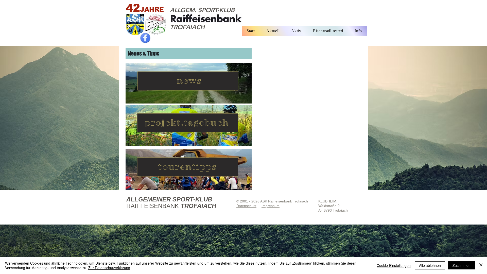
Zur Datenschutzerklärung (109, 267)
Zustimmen (462, 265)
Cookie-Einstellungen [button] (394, 265)
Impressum (271, 206)
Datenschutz (246, 206)
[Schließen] (481, 265)
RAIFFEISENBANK (153, 205)
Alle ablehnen (430, 265)
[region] (189, 83)
